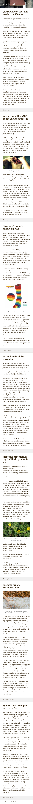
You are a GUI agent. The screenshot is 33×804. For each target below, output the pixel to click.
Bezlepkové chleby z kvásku (13, 358)
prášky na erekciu (14, 546)
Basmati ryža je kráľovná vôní (12, 586)
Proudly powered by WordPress (10, 802)
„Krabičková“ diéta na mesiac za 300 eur (15, 13)
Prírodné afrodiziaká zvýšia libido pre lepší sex (15, 459)
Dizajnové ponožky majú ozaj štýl (14, 227)
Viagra (19, 466)
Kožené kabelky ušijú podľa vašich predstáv (15, 117)
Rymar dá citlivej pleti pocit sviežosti (16, 707)
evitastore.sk (9, 4)
